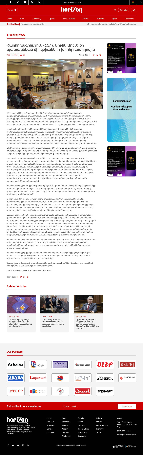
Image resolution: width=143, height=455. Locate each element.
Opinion (52, 19)
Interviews (100, 19)
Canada (81, 418)
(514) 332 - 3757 (123, 431)
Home (10, 19)
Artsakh (65, 429)
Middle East (66, 436)
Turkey (80, 422)
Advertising (51, 425)
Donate (11, 10)
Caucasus (81, 425)
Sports (114, 19)
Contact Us (51, 432)
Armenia (65, 425)
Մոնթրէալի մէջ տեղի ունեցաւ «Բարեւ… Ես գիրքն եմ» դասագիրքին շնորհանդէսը (20, 322)
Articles (85, 19)
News (22, 19)
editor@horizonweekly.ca (126, 435)
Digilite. (84, 445)
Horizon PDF (130, 19)
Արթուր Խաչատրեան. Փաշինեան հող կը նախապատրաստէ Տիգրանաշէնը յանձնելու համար (87, 323)
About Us (50, 422)
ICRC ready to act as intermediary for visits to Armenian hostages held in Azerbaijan (53, 322)
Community (37, 19)
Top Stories (66, 422)
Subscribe (123, 10)
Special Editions (83, 429)
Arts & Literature (69, 19)
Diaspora (65, 432)
